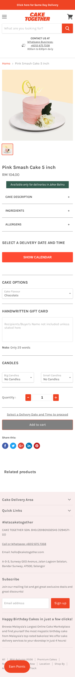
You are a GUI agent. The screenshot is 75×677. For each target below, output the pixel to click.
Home (6, 63)
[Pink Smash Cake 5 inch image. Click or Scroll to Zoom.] (37, 105)
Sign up (60, 603)
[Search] (67, 28)
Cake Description (18, 197)
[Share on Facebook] (5, 446)
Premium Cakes (47, 659)
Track (33, 668)
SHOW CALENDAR (37, 257)
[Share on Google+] (21, 446)
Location (44, 663)
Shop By (60, 663)
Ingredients (14, 210)
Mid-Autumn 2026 (21, 659)
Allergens (13, 224)
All (3, 659)
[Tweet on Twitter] (13, 446)
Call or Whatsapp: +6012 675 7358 (24, 544)
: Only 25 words (16, 347)
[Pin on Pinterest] (37, 446)
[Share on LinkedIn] (29, 446)
